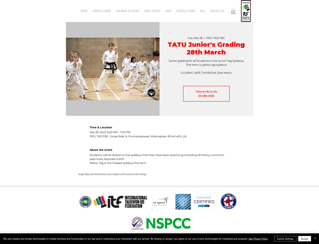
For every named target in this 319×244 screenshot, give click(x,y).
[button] (233, 11)
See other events (206, 95)
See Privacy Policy (258, 238)
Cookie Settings (285, 238)
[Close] (315, 238)
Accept (304, 238)
